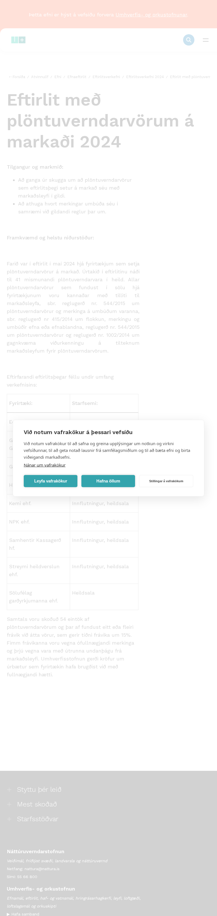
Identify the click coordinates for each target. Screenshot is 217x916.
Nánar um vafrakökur (45, 464)
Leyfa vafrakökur (50, 481)
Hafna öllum (108, 481)
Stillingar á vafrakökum (166, 481)
